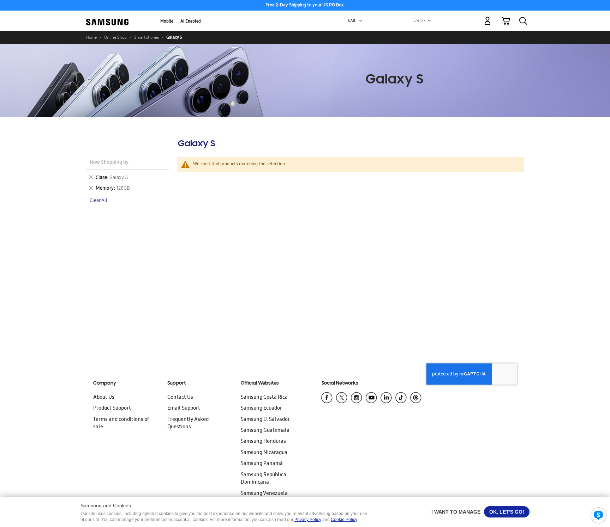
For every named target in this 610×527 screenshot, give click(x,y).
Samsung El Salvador (265, 420)
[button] (361, 21)
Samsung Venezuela (264, 494)
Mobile (166, 21)
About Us (103, 397)
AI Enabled (190, 21)
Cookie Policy (344, 519)
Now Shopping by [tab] (109, 163)
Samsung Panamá (262, 464)
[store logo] (107, 16)
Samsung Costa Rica (264, 397)
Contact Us (180, 397)
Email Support (183, 408)
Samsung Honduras (263, 441)
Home (91, 37)
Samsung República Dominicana (263, 479)
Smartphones (146, 37)
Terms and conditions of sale (121, 423)
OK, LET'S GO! (506, 512)
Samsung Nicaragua (264, 453)
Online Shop (115, 37)
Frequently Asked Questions (188, 423)
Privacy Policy (307, 519)
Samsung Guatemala (265, 431)
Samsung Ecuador (261, 408)
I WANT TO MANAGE (455, 512)
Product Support (112, 408)
